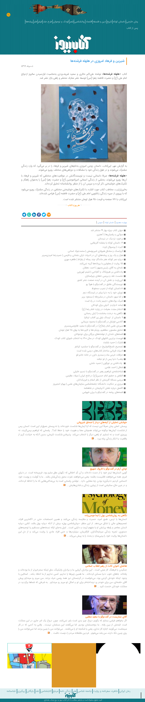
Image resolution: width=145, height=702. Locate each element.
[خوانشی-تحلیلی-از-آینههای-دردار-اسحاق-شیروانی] (104, 411)
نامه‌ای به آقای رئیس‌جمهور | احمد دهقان (103, 268)
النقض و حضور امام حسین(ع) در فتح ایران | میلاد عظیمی (94, 376)
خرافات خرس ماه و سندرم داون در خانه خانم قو (99, 355)
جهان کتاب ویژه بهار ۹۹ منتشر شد (107, 230)
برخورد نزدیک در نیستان (110, 239)
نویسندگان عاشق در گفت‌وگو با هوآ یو (104, 284)
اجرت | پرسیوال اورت (113, 247)
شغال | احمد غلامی (114, 367)
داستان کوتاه (109, 222)
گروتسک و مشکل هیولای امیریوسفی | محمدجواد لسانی (95, 251)
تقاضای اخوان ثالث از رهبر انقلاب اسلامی (106, 566)
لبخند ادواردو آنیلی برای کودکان (107, 305)
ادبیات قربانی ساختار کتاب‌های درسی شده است (100, 351)
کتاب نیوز (63, 700)
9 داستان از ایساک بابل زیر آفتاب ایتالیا (103, 318)
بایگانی (30, 691)
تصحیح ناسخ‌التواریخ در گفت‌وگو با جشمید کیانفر (99, 347)
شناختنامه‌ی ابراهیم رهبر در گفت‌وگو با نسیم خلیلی (98, 371)
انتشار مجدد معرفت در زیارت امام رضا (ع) (102, 309)
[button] (24, 214)
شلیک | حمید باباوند (113, 342)
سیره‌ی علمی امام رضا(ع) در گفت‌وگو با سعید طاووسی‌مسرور (93, 326)
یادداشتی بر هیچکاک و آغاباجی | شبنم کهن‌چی (100, 272)
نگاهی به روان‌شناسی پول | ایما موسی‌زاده (106, 515)
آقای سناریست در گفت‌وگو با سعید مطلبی (106, 617)
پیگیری (21, 691)
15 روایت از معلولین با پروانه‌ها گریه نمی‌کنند (101, 264)
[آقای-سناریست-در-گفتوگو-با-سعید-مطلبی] (104, 605)
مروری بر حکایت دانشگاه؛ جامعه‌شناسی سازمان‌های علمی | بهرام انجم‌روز (88, 384)
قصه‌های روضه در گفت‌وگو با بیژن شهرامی (102, 392)
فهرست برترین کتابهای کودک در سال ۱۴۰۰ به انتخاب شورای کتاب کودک (88, 338)
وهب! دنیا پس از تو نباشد (110, 359)
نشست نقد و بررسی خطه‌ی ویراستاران (104, 276)
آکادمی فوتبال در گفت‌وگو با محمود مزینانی (102, 322)
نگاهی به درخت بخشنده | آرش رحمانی (103, 313)
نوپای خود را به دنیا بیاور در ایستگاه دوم (103, 293)
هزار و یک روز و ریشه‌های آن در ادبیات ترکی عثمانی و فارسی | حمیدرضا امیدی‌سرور (82, 255)
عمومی (100, 222)
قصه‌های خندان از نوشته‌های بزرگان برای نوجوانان (98, 334)
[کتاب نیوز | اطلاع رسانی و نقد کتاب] (72, 43)
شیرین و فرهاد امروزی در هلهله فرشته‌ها (97, 61)
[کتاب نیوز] (70, 695)
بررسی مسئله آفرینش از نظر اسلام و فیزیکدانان (100, 380)
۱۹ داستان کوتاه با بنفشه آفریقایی (106, 243)
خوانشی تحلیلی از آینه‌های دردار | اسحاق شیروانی (102, 422)
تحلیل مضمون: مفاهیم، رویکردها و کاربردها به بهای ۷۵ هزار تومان (91, 330)
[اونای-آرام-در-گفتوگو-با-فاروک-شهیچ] (104, 457)
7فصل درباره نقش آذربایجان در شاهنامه (103, 388)
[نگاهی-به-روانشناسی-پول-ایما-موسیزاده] (104, 503)
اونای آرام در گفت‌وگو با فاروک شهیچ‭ (108, 469)
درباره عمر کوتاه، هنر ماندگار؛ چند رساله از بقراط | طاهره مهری (93, 259)
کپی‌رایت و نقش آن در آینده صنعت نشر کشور (100, 280)
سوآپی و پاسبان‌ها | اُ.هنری (109, 234)
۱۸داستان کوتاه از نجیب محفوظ (107, 288)
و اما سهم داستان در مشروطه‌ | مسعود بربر (102, 297)
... (95, 439)
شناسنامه (11, 691)
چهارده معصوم (121, 222)
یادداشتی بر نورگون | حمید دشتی (106, 363)
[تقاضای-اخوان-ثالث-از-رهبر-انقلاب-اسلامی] (104, 554)
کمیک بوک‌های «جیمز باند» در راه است (104, 301)
